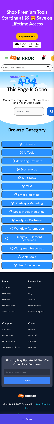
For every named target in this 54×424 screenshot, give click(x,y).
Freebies (6, 299)
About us (6, 329)
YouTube (32, 341)
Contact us (7, 335)
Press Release (34, 305)
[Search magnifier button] (48, 68)
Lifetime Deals (8, 305)
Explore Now (27, 36)
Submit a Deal (8, 311)
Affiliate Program (36, 311)
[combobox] (29, 111)
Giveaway (6, 293)
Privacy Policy (8, 341)
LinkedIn (32, 329)
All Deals (6, 287)
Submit (27, 380)
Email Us (32, 347)
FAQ (30, 287)
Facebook (33, 335)
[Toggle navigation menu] (6, 58)
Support (32, 299)
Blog (30, 293)
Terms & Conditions (11, 347)
